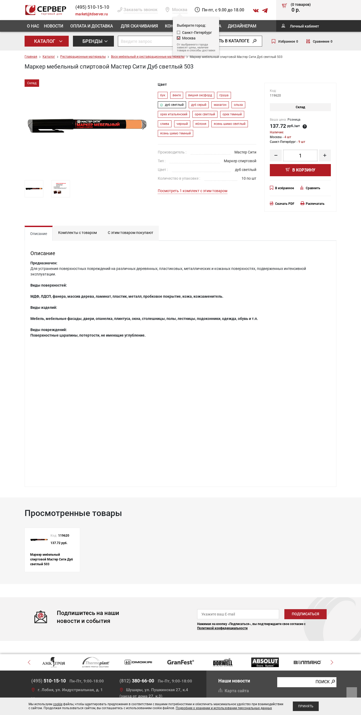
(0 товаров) (301, 8)
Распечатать (315, 204)
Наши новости (234, 681)
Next (144, 126)
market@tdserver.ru (91, 13)
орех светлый (205, 114)
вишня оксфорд (200, 95)
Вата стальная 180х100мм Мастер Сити (131, 467)
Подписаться (305, 614)
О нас (33, 26)
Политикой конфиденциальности (222, 628)
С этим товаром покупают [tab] (130, 232)
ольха (238, 105)
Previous (30, 126)
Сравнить (313, 188)
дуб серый (198, 105)
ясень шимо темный (175, 133)
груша (224, 95)
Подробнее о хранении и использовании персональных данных (224, 708)
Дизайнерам (242, 26)
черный (182, 124)
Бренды (93, 41)
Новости (53, 26)
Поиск (323, 681)
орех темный (232, 114)
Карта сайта (237, 690)
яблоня (200, 124)
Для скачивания (139, 26)
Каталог (45, 41)
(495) (48, 681)
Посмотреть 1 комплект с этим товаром (192, 191)
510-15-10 (92, 7)
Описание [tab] (38, 234)
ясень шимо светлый (230, 124)
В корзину (303, 170)
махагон (220, 105)
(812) (136, 681)
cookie (57, 704)
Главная (31, 56)
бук (162, 95)
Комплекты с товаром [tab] (77, 232)
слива (164, 124)
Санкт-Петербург (197, 32)
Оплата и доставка (91, 26)
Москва (189, 38)
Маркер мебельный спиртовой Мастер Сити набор (141, 397)
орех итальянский (173, 114)
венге (177, 95)
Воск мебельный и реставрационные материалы (147, 56)
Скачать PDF (284, 204)
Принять (305, 706)
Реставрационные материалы (83, 56)
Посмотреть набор (302, 396)
